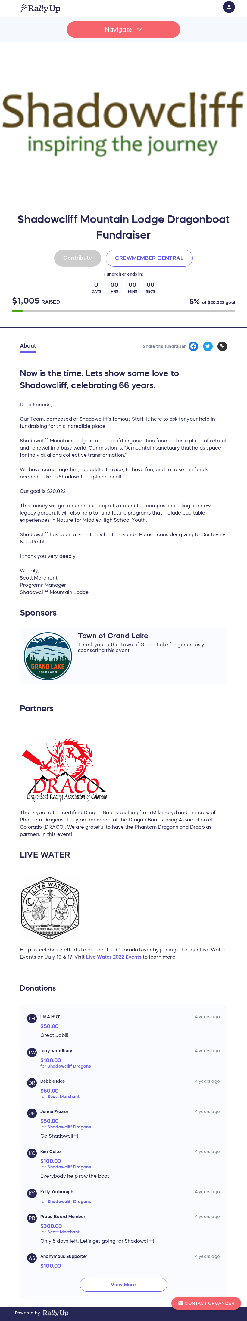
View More (123, 1284)
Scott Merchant (64, 1096)
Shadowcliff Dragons (69, 1066)
